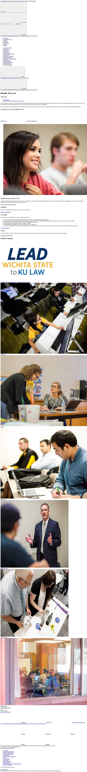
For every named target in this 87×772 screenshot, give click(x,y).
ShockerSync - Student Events (9, 58)
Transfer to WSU (7, 63)
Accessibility (6, 760)
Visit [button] (7, 712)
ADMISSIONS (10, 36)
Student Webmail (7, 61)
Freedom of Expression (8, 752)
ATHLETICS (24, 36)
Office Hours (6, 55)
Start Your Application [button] (31, 121)
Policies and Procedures (8, 56)
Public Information (7, 761)
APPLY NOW (34, 36)
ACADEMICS (4, 36)
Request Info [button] (3, 121)
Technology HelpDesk (8, 62)
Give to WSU (25, 1)
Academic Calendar (7, 47)
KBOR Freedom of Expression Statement (12, 763)
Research (16, 1)
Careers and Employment (8, 54)
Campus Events (6, 52)
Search (2, 23)
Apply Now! (6, 49)
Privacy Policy (6, 755)
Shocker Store (6, 60)
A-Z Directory (6, 50)
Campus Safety (6, 759)
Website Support (6, 762)
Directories (20, 1)
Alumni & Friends (4, 748)
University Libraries (7, 64)
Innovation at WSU (9, 1)
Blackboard (5, 51)
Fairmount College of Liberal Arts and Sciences (13, 100)
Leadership (3, 1)
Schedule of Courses (7, 57)
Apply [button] (9, 712)
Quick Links (3, 11)
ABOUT (29, 36)
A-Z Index (5, 750)
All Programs (6, 99)
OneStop (34, 1)
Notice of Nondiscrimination (9, 756)
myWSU (30, 1)
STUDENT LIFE (17, 36)
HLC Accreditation (7, 765)
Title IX (5, 757)
